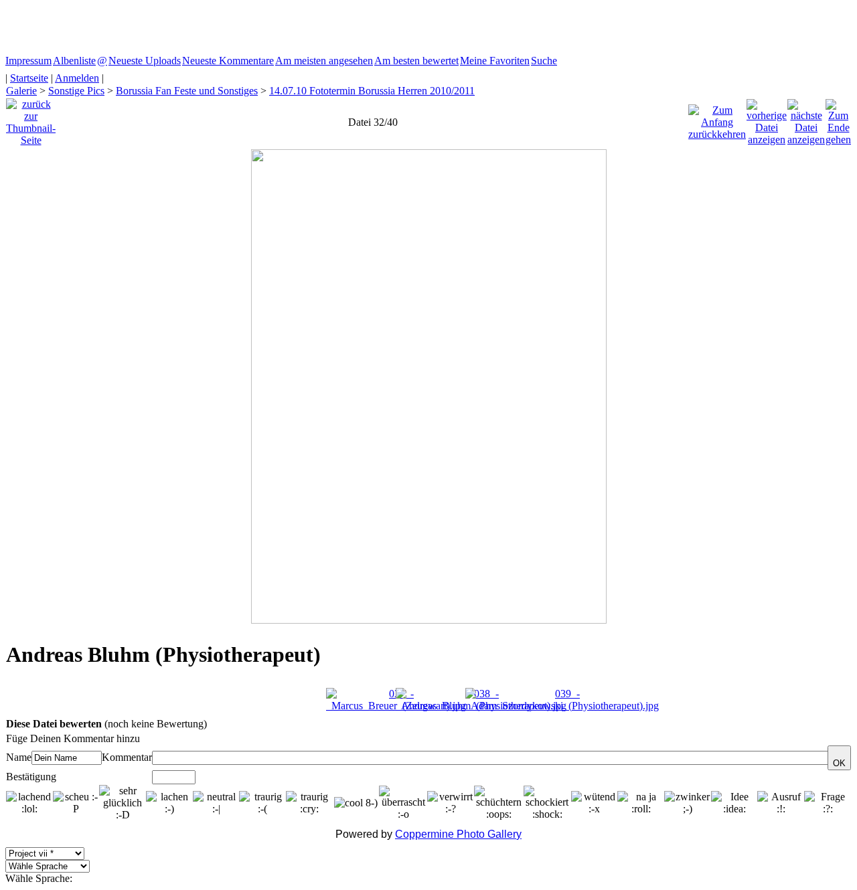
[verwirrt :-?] (450, 803)
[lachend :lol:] (29, 803)
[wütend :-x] (594, 803)
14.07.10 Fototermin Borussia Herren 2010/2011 (372, 90)
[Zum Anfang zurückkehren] (717, 118)
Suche (544, 60)
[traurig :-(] (262, 803)
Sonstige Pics (76, 90)
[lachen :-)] (169, 803)
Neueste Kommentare (228, 60)
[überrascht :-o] (403, 803)
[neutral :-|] (216, 803)
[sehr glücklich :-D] (122, 803)
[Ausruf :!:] (780, 803)
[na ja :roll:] (640, 803)
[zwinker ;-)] (687, 803)
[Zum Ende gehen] (838, 118)
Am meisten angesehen (324, 60)
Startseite (29, 78)
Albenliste (74, 60)
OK (839, 763)
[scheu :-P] (76, 803)
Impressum (28, 60)
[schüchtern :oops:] (499, 803)
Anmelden (77, 78)
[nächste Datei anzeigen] (806, 118)
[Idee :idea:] (734, 803)
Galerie (21, 90)
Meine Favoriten (495, 60)
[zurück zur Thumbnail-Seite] (31, 118)
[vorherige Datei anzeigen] (767, 118)
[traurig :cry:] (309, 803)
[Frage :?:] (827, 803)
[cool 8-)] (356, 803)
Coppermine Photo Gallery (458, 834)
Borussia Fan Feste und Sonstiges (187, 90)
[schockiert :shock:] (547, 803)
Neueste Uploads (144, 60)
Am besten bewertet (416, 60)
